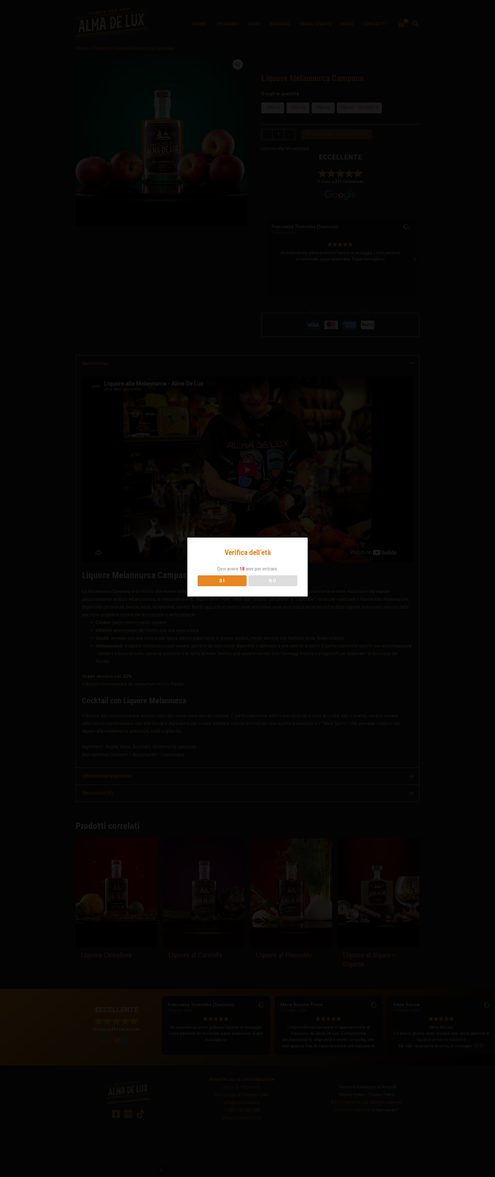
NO (273, 580)
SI (222, 580)
